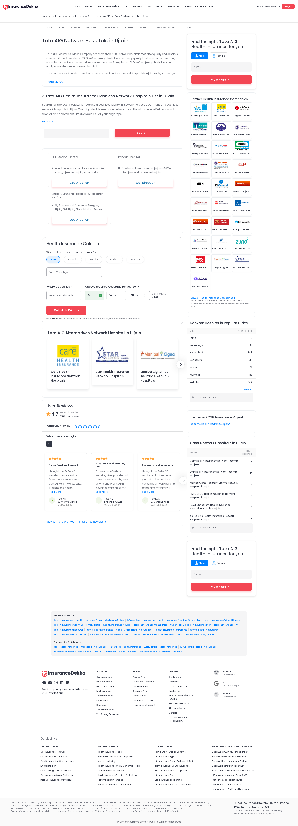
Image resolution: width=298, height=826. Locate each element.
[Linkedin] (62, 683)
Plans (61, 27)
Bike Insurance (104, 681)
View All (248, 389)
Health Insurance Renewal (68, 629)
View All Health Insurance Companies (212, 298)
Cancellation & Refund (145, 700)
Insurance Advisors (111, 6)
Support (153, 6)
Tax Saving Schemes (107, 714)
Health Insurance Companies (150, 625)
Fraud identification (179, 686)
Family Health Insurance (99, 629)
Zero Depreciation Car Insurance (57, 761)
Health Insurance (63, 620)
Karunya (177, 651)
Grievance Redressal (144, 681)
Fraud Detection (141, 686)
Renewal (91, 27)
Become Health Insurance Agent (210, 424)
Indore (193, 367)
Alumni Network (177, 708)
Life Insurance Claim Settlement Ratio (174, 761)
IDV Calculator (48, 765)
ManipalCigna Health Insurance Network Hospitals (156, 375)
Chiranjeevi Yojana (114, 651)
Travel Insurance (105, 709)
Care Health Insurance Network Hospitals (65, 375)
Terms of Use (139, 695)
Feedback (174, 681)
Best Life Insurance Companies (171, 770)
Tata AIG (47, 27)
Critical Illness (110, 27)
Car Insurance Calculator (53, 756)
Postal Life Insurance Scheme (170, 751)
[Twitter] (68, 683)
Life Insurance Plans (165, 775)
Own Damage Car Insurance (55, 770)
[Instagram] (56, 683)
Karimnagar (197, 345)
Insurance (82, 6)
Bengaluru (196, 360)
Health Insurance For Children (70, 634)
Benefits (75, 27)
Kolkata (194, 382)
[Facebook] (44, 683)
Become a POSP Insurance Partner (229, 751)
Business (101, 704)
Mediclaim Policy (114, 620)
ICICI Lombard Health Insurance (198, 646)
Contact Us (175, 677)
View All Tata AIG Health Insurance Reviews (75, 522)
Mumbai (195, 375)
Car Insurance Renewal (52, 751)
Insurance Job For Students (226, 784)
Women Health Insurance (204, 629)
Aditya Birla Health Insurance (160, 646)
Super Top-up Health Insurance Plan (190, 625)
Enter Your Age (58, 272)
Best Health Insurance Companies (116, 756)
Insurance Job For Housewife (227, 779)
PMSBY (97, 651)
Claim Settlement (165, 27)
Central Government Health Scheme (149, 651)
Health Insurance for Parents (171, 629)
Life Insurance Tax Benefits (168, 779)
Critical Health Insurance (111, 770)
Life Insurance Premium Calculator (173, 784)
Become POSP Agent (199, 6)
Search (142, 133)
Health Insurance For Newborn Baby (110, 634)
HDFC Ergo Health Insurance (125, 646)
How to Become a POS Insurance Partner (233, 770)
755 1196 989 (55, 693)
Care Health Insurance (94, 646)
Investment (102, 700)
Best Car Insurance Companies (57, 779)
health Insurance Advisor (117, 625)
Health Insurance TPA (226, 625)
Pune (193, 337)
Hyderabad (196, 352)
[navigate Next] (180, 364)
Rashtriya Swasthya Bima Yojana (72, 651)
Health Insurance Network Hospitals (154, 634)
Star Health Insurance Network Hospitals (112, 373)
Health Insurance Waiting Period (195, 634)
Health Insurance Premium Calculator (179, 620)
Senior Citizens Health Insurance (114, 784)
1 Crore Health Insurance (141, 620)
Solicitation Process (179, 703)
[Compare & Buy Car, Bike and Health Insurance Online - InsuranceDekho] (20, 7)
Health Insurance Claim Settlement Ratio (76, 625)
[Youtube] (50, 683)
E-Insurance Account (144, 704)
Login (288, 6)
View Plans (219, 79)
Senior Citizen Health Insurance (134, 629)
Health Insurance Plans (89, 620)
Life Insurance (103, 691)
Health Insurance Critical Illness (221, 620)
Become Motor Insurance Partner (229, 756)
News (172, 6)
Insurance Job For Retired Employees (231, 789)
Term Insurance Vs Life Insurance (172, 765)
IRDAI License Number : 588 (252, 807)
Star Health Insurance (65, 646)
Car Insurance (104, 677)
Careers (173, 712)
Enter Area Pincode (61, 295)
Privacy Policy (140, 677)
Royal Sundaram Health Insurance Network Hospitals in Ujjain (210, 506)
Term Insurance (104, 695)
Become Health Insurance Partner (229, 761)
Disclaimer (174, 691)
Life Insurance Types (165, 756)
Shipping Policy (141, 691)
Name (197, 67)
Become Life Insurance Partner (228, 765)
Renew (137, 6)
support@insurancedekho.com (69, 689)
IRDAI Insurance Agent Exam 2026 (229, 775)
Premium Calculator (137, 27)
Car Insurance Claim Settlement (57, 775)
